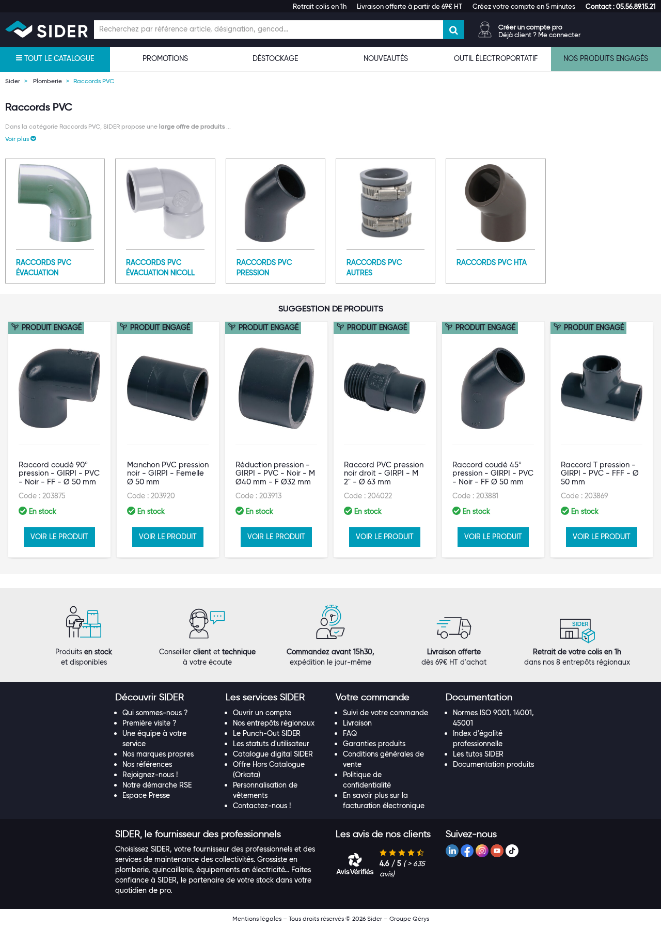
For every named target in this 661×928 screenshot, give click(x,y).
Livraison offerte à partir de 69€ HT (409, 6)
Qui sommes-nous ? (155, 712)
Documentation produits (493, 764)
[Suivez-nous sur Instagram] (482, 850)
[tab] (165, 698)
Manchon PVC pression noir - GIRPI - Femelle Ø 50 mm (168, 473)
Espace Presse (146, 795)
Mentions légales (256, 918)
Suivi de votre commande (385, 712)
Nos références (147, 764)
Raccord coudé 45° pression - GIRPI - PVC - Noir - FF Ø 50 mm (492, 473)
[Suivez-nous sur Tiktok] (512, 850)
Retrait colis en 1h (320, 6)
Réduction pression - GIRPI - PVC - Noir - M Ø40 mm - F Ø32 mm (275, 473)
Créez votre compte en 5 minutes (524, 6)
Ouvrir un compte (262, 712)
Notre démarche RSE (157, 785)
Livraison (357, 723)
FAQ (350, 733)
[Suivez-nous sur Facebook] (467, 850)
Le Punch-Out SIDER (267, 733)
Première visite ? (149, 723)
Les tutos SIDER (478, 754)
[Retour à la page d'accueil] (46, 29)
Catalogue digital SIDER (273, 754)
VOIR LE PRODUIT (59, 536)
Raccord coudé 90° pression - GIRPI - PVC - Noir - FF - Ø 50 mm (59, 473)
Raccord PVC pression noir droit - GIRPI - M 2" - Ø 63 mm (383, 473)
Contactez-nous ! (262, 805)
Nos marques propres (158, 754)
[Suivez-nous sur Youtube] (497, 850)
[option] (59, 439)
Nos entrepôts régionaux (273, 723)
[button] (621, 6)
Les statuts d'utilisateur (271, 743)
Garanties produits (374, 743)
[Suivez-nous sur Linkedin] (452, 850)
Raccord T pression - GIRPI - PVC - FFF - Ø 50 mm (600, 473)
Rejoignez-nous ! (150, 774)
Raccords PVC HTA (492, 262)
